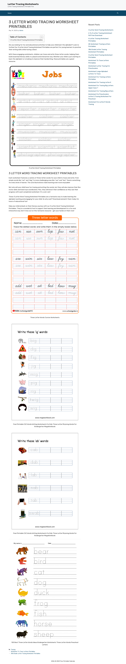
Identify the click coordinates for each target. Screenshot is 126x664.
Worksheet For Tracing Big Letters (100, 91)
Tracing (13, 649)
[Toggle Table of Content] (41, 37)
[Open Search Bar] (117, 13)
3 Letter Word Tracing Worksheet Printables (27, 40)
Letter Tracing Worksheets (23, 4)
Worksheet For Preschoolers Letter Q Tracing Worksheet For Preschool (99, 96)
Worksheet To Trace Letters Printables (23, 651)
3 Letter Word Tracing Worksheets (100, 30)
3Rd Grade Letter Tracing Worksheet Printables (25, 653)
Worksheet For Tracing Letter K (99, 82)
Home (9, 13)
